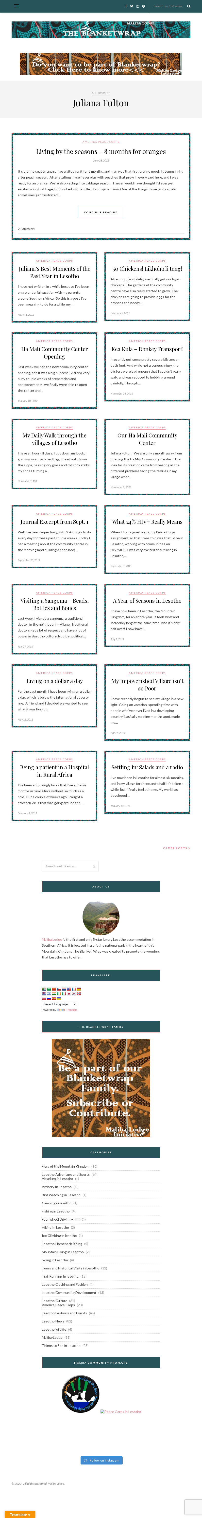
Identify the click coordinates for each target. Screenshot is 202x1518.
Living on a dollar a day (54, 681)
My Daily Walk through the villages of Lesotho (54, 439)
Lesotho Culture (54, 1301)
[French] (73, 989)
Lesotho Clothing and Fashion (65, 1284)
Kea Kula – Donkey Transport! (147, 349)
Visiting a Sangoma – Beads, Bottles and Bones (54, 604)
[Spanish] (54, 998)
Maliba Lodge (52, 939)
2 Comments (26, 229)
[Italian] (64, 994)
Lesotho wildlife (54, 1329)
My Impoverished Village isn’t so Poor (147, 684)
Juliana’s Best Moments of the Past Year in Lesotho (54, 272)
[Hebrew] (49, 994)
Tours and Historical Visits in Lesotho (70, 1268)
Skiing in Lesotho (55, 1260)
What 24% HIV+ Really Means (147, 521)
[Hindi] (54, 994)
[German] (78, 989)
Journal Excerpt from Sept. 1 (54, 521)
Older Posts (175, 848)
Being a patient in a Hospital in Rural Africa (54, 770)
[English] (69, 989)
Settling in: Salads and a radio (147, 767)
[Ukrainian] (59, 998)
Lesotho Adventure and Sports (66, 1174)
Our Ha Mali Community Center (147, 439)
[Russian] (49, 998)
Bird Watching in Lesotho (61, 1195)
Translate (71, 1009)
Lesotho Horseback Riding (62, 1244)
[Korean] (73, 994)
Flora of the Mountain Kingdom (65, 1166)
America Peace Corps (101, 141)
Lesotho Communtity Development (69, 1292)
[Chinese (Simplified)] (54, 989)
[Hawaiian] (44, 994)
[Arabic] (49, 989)
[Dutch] (64, 989)
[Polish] (44, 998)
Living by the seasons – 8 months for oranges (101, 151)
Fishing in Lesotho (56, 1211)
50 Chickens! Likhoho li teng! (147, 268)
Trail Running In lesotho (60, 1276)
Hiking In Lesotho (55, 1227)
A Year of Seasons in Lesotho (147, 600)
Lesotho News (53, 1321)
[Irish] (59, 994)
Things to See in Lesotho (61, 1345)
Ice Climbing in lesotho (59, 1235)
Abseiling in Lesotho (57, 1178)
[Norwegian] (78, 994)
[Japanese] (69, 994)
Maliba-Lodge (52, 1337)
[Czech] (59, 989)
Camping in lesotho (56, 1203)
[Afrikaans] (44, 989)
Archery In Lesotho (57, 1187)
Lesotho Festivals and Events (64, 1313)
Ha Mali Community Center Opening (54, 352)
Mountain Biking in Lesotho (63, 1252)
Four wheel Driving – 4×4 (61, 1219)
